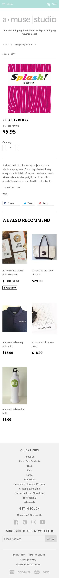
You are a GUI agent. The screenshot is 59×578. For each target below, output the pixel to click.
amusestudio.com (32, 564)
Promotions (29, 479)
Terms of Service (37, 554)
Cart (54, 4)
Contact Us (36, 515)
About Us (30, 456)
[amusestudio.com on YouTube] (42, 523)
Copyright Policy (28, 559)
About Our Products (29, 461)
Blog (29, 465)
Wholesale (29, 502)
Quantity (6, 142)
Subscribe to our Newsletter (29, 493)
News (29, 474)
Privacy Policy (19, 554)
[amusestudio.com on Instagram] (33, 523)
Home (5, 44)
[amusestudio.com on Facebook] (16, 523)
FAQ (29, 470)
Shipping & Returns (29, 488)
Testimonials (29, 497)
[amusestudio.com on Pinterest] (24, 523)
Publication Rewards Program (30, 484)
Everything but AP (23, 44)
